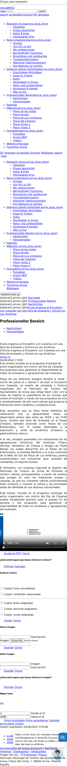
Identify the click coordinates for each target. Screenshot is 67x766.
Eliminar (9, 566)
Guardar (9, 647)
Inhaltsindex (38, 751)
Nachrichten (35, 304)
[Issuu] (42, 754)
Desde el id (38, 713)
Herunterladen (15, 331)
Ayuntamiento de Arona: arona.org (21, 748)
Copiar (8, 620)
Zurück (12, 723)
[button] (58, 754)
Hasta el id (37, 716)
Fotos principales (14, 720)
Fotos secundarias (37, 720)
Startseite (34, 297)
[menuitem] (27, 23)
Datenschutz (21, 751)
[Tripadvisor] (29, 754)
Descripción (38, 636)
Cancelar (19, 566)
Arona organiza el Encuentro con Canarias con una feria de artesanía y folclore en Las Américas (32, 310)
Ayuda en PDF (12, 553)
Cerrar (26, 553)
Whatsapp (47, 152)
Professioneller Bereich (42, 301)
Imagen (35, 663)
